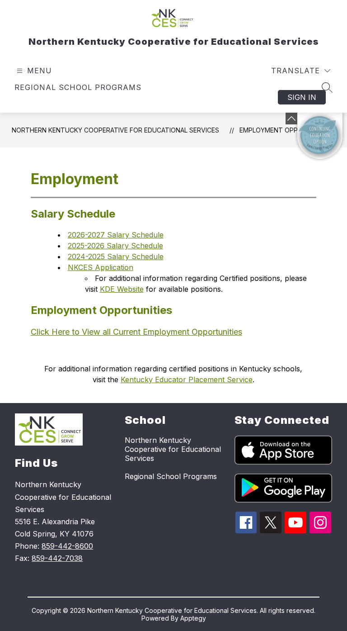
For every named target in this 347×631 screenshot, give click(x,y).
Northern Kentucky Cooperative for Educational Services (115, 130)
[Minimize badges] (291, 118)
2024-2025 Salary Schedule (116, 256)
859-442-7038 (57, 558)
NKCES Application (100, 267)
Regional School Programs (77, 87)
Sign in (301, 97)
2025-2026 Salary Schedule (115, 245)
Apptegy (193, 618)
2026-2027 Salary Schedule (116, 234)
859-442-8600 (67, 545)
